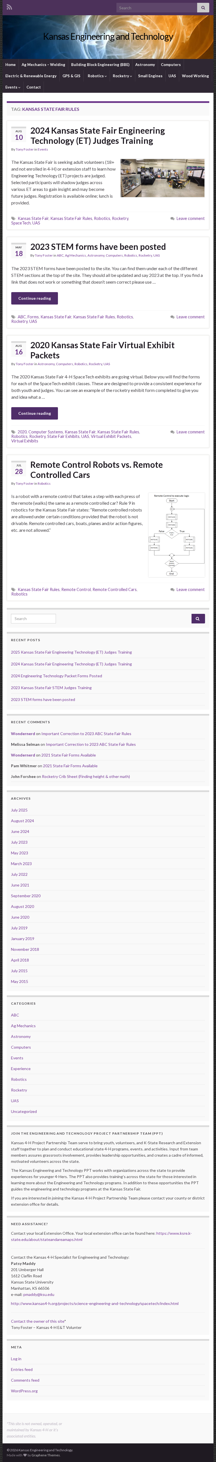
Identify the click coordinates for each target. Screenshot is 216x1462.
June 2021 (20, 885)
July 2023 (19, 842)
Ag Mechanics (75, 255)
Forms (33, 316)
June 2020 (20, 917)
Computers (171, 64)
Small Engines (150, 76)
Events (11, 87)
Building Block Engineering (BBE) (100, 64)
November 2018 (25, 949)
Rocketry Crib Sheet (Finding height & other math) (86, 776)
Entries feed (22, 1369)
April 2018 (20, 960)
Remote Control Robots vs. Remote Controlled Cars (96, 469)
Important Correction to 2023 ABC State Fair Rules (86, 733)
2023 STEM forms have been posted (98, 246)
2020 (22, 431)
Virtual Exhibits (24, 440)
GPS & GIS (71, 76)
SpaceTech (21, 222)
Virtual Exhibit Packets (111, 436)
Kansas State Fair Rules (71, 218)
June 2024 (20, 831)
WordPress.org (24, 1390)
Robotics (96, 76)
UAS (172, 76)
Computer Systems (45, 431)
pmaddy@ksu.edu (38, 1294)
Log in (16, 1358)
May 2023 (19, 852)
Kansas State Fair (33, 218)
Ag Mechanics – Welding (43, 64)
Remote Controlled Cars (115, 589)
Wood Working (195, 76)
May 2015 (19, 981)
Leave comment (191, 218)
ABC (60, 255)
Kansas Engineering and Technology (108, 36)
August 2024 (22, 820)
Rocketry (121, 76)
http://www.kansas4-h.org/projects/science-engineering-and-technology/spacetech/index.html (95, 1303)
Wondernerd (23, 733)
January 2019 (22, 938)
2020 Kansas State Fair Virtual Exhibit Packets (102, 350)
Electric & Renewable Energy (31, 76)
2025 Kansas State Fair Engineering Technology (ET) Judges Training (71, 652)
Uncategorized (24, 1111)
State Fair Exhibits (63, 436)
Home (10, 64)
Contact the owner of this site (37, 1321)
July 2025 (19, 810)
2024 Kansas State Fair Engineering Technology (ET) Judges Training (97, 135)
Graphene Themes (46, 1455)
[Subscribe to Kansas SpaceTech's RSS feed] (9, 6)
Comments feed (25, 1380)
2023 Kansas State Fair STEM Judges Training (51, 687)
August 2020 (22, 906)
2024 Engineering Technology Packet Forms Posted (56, 675)
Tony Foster (25, 149)
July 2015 (19, 970)
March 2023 (21, 863)
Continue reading (34, 298)
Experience (21, 1068)
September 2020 (25, 895)
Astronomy (145, 64)
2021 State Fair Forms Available (68, 755)
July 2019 (19, 927)
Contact (33, 87)
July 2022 (19, 874)
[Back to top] (203, 1449)
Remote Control (76, 589)
